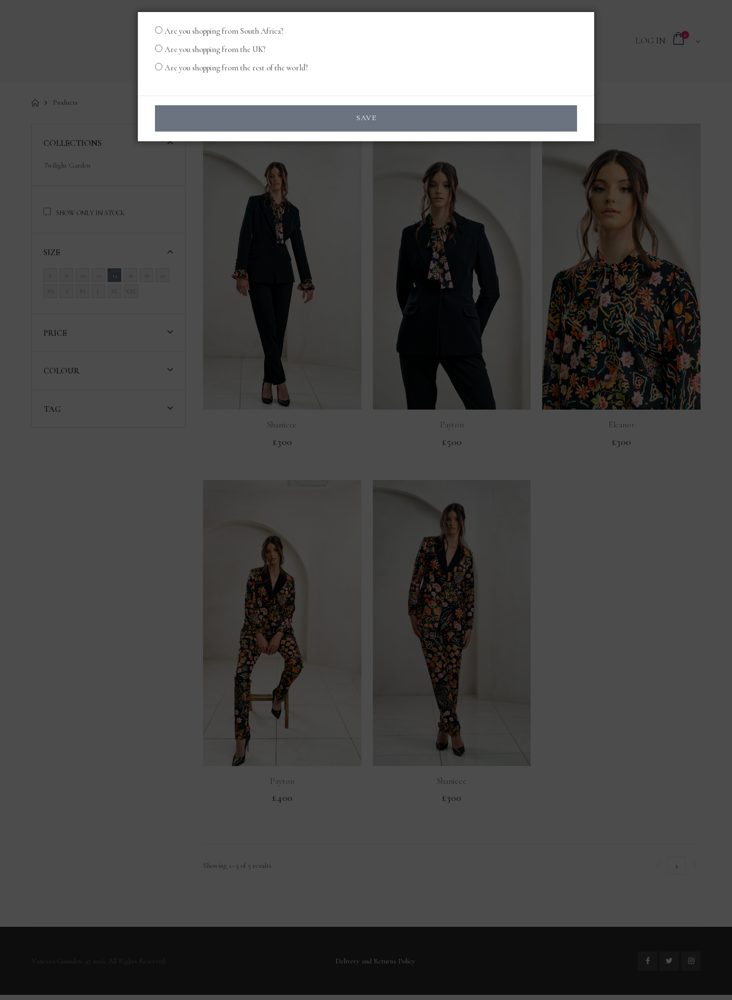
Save (366, 117)
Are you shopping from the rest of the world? (236, 68)
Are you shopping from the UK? (215, 49)
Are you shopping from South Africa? (224, 31)
